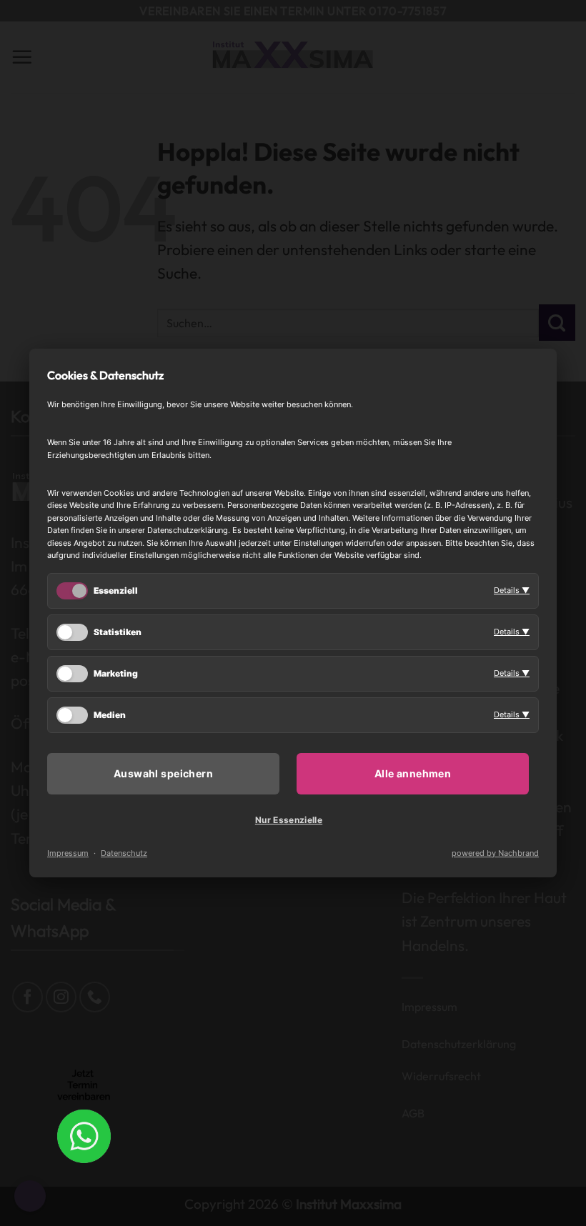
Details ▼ (512, 590)
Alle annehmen (412, 773)
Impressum (68, 853)
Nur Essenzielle (288, 819)
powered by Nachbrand (495, 853)
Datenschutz (124, 853)
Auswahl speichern (163, 773)
